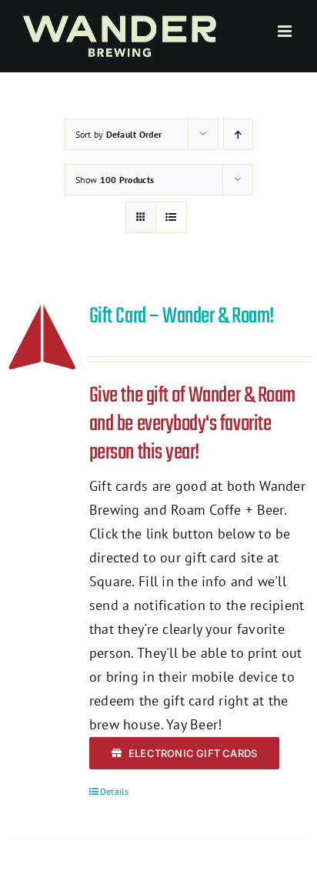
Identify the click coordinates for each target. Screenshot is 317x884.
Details (114, 791)
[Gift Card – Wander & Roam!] (42, 337)
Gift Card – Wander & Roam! (181, 316)
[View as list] (171, 217)
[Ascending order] (238, 134)
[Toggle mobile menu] (286, 31)
